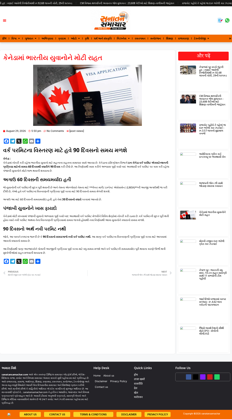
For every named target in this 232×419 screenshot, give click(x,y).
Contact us (101, 386)
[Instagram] (202, 377)
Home (97, 375)
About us (108, 375)
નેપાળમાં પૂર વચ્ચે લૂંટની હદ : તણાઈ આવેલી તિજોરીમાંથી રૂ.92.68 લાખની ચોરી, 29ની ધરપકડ (213, 71)
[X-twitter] (195, 377)
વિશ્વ (14, 38)
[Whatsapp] (217, 377)
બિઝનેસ (121, 38)
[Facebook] (188, 377)
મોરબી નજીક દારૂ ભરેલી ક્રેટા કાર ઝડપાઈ (211, 242)
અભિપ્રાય (47, 38)
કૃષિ (87, 38)
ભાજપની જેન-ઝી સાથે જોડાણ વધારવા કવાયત (211, 184)
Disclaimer (101, 381)
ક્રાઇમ (62, 38)
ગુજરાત (29, 38)
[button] (4, 20)
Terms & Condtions (93, 414)
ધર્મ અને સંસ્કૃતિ (103, 38)
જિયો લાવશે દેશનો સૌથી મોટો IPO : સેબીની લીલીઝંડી (211, 330)
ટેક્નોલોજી (200, 38)
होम (4, 38)
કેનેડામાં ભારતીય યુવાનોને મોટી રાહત (212, 213)
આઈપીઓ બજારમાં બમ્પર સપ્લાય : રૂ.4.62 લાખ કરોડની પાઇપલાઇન (212, 301)
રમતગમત (140, 38)
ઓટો (74, 38)
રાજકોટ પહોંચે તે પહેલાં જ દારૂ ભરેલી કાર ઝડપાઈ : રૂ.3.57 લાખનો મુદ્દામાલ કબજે (212, 129)
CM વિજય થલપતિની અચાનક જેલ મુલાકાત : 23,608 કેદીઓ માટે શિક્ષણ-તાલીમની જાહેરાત (127, 3)
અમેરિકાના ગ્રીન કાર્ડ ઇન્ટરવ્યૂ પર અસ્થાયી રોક (212, 155)
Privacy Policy (118, 381)
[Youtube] (210, 377)
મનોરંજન (155, 38)
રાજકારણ (183, 38)
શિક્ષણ (169, 38)
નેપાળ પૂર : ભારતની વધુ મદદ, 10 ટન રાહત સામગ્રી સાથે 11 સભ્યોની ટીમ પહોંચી (213, 274)
